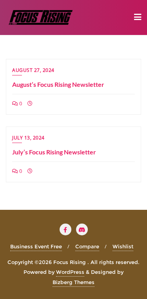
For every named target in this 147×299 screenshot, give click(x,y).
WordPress (70, 272)
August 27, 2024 (33, 70)
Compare (87, 246)
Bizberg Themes (73, 282)
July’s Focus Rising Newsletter (54, 152)
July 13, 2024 (28, 137)
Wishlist (123, 246)
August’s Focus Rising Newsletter (58, 84)
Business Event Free (36, 246)
